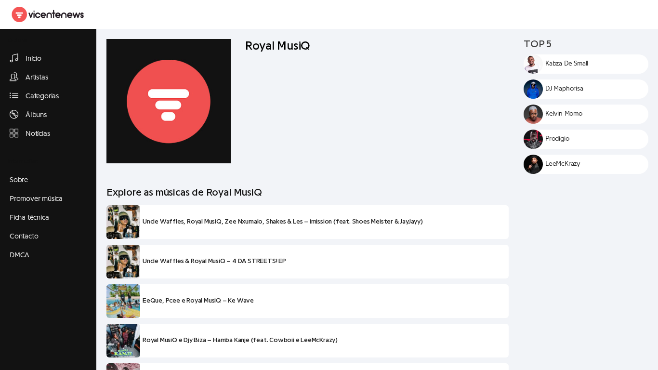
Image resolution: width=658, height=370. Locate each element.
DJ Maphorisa (564, 88)
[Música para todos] (48, 14)
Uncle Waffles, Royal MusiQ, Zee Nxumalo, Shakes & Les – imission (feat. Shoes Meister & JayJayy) (283, 221)
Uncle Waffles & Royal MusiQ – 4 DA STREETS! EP (214, 261)
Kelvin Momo (563, 113)
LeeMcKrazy (562, 163)
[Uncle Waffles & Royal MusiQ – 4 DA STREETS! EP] (123, 261)
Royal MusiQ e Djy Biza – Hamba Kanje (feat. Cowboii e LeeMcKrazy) (240, 340)
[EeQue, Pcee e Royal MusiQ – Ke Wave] (123, 301)
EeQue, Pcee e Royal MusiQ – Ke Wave (198, 300)
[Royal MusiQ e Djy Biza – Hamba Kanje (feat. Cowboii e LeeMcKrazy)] (123, 340)
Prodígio (557, 138)
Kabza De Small (566, 63)
